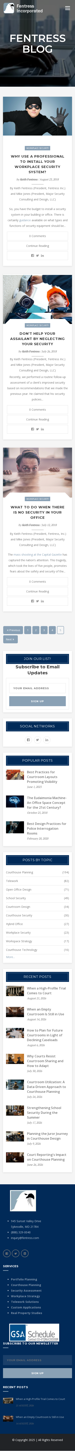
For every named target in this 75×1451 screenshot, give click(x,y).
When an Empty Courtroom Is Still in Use (40, 1417)
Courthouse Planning (19, 872)
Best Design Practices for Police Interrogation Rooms (46, 829)
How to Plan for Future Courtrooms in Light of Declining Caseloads (45, 1035)
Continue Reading (37, 246)
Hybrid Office (14, 924)
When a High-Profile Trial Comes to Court (40, 1399)
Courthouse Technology (21, 950)
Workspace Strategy (19, 941)
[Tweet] (37, 255)
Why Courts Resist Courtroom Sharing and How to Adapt (45, 1061)
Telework (12, 881)
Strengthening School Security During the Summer (44, 1113)
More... (10, 957)
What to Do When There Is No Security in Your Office (38, 512)
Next (9, 639)
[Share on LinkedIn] (42, 255)
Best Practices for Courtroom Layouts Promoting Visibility (42, 777)
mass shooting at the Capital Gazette (38, 554)
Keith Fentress (28, 179)
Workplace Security (37, 148)
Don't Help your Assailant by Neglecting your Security (37, 339)
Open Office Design (18, 889)
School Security (16, 898)
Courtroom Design (18, 907)
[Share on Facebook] (32, 255)
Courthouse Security (19, 915)
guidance (25, 220)
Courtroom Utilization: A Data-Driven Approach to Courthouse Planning (46, 1087)
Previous (14, 630)
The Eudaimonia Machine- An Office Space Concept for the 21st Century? (47, 803)
